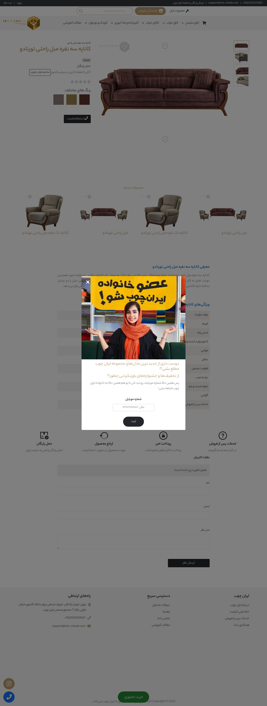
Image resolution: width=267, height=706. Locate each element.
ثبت (133, 421)
